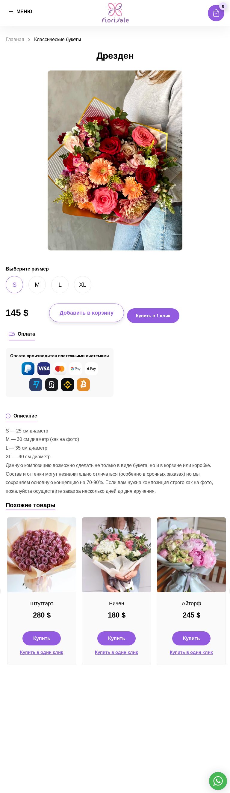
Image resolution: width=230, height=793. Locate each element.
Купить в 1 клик (153, 315)
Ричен (116, 603)
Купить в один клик (41, 652)
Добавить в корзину (87, 313)
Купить (41, 638)
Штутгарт (41, 603)
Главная (15, 39)
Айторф (191, 603)
